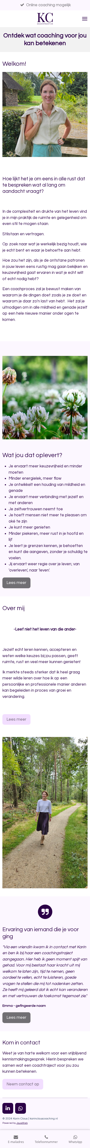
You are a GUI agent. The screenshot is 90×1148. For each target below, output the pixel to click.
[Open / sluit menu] (84, 18)
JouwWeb (22, 1123)
